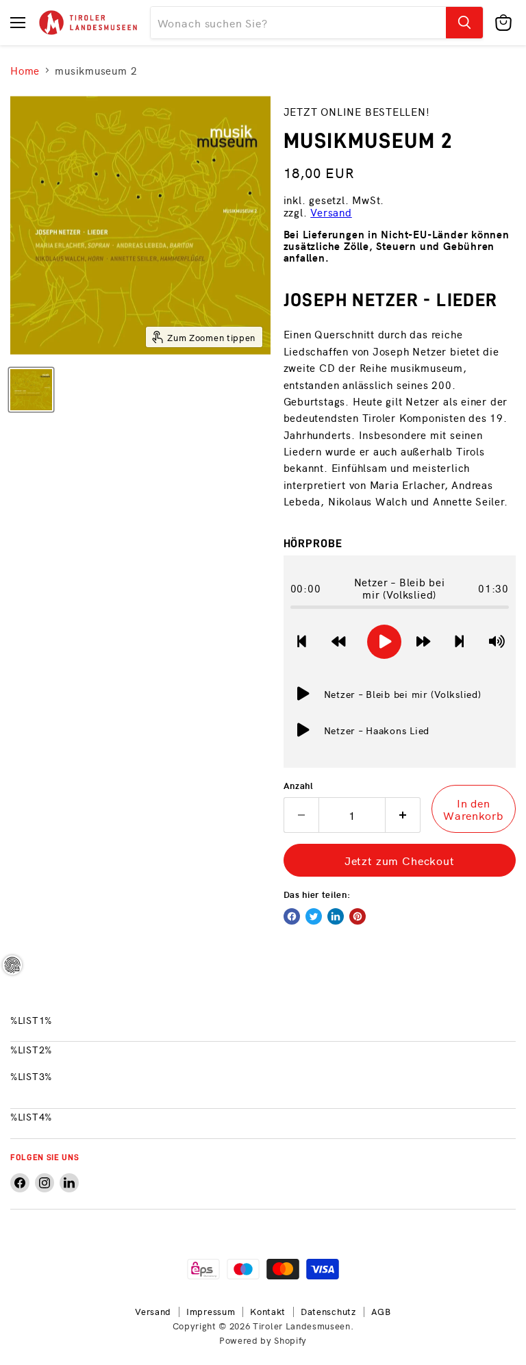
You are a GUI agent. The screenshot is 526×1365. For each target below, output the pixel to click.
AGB (381, 1311)
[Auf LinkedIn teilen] (335, 916)
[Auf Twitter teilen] (313, 916)
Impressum (210, 1311)
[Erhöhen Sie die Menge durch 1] (403, 815)
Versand (331, 212)
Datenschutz (328, 1311)
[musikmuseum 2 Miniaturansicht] (31, 390)
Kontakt (268, 1311)
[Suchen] (464, 22)
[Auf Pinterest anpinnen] (357, 916)
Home (25, 70)
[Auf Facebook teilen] (292, 916)
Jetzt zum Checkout (400, 860)
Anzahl (299, 785)
